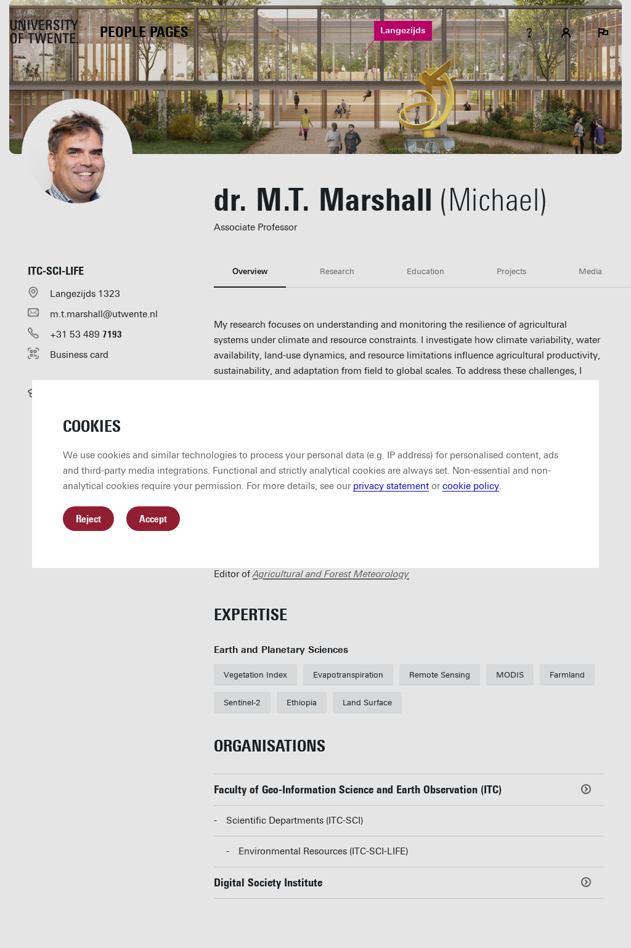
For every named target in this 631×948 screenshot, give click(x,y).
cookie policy (470, 486)
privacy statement (391, 486)
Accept (153, 519)
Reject (88, 519)
